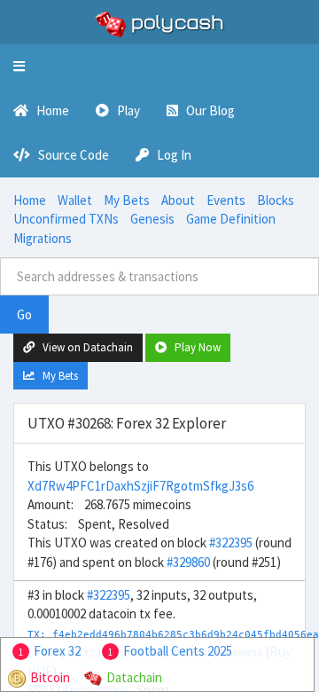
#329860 (188, 562)
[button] (19, 66)
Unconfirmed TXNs (66, 218)
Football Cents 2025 (177, 650)
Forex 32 (57, 650)
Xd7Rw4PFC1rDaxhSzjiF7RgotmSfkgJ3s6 (140, 485)
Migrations (42, 238)
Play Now (194, 347)
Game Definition (231, 218)
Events (225, 200)
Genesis (152, 218)
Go (24, 314)
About (178, 200)
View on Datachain (84, 347)
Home (29, 200)
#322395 (231, 542)
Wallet (75, 200)
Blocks (275, 200)
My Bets (127, 200)
